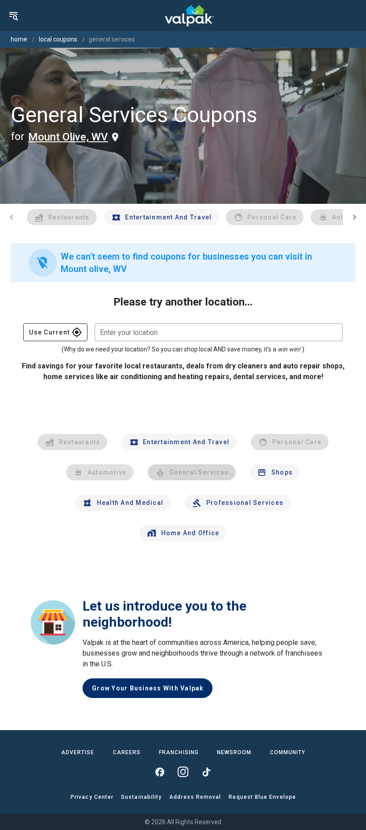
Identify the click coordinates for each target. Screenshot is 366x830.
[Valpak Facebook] (160, 772)
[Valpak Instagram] (183, 772)
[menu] (13, 15)
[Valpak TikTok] (206, 772)
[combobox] (219, 332)
